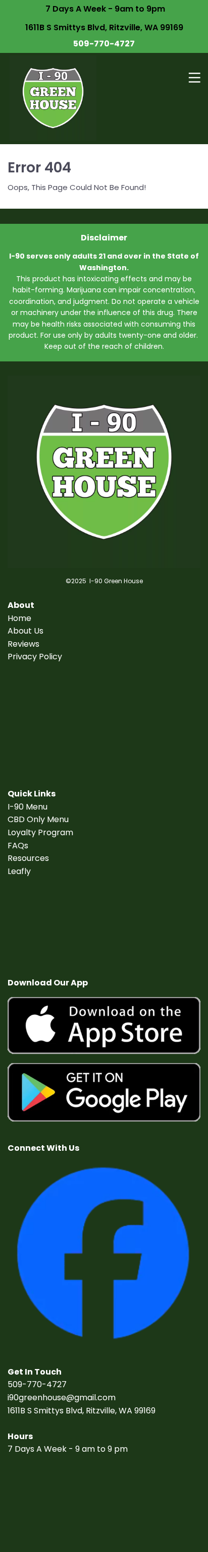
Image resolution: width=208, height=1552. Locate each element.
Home (19, 618)
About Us (25, 631)
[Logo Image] (53, 98)
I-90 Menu (27, 807)
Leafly (19, 871)
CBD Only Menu (38, 819)
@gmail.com (91, 1397)
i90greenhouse (37, 1397)
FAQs (18, 845)
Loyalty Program (40, 832)
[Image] (104, 1026)
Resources (28, 858)
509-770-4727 (104, 43)
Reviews (23, 644)
